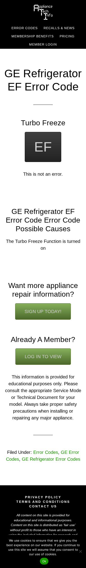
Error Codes (45, 452)
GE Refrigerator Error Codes (51, 459)
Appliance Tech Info (43, 12)
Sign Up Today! (43, 311)
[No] (80, 551)
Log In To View (43, 356)
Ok (44, 561)
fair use (69, 525)
